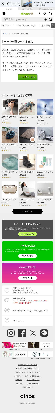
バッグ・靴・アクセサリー (26, 26)
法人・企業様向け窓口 (33, 376)
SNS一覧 (19, 383)
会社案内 (17, 376)
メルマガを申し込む (27, 234)
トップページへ (27, 77)
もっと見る (27, 211)
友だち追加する (27, 256)
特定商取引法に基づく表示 (27, 365)
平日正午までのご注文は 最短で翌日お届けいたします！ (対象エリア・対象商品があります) (25, 290)
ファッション (6, 26)
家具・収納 (46, 26)
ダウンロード (27, 278)
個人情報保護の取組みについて (27, 368)
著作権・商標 (20, 372)
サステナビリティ (33, 380)
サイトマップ (35, 372)
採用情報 (19, 380)
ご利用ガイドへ (18, 321)
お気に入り (44, 13)
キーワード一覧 (33, 383)
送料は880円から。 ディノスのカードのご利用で (30, 300)
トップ (5, 33)
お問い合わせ (27, 387)
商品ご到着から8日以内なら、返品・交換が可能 (30, 311)
